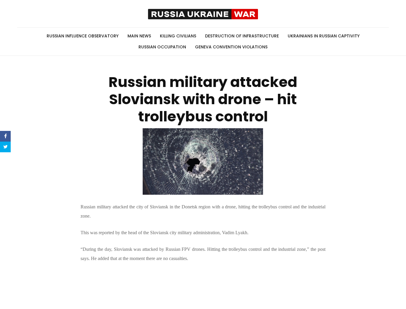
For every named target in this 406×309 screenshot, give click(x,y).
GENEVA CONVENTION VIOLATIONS (231, 47)
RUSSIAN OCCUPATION (162, 47)
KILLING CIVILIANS (178, 36)
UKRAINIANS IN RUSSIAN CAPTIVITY (324, 36)
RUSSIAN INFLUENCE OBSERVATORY (83, 36)
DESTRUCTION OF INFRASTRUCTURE (242, 36)
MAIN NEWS (139, 36)
